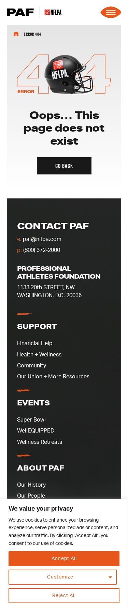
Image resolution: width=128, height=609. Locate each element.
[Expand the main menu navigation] (110, 12)
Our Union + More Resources (53, 376)
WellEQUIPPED (35, 431)
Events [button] (33, 402)
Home (16, 34)
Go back (64, 166)
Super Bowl (31, 420)
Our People (31, 496)
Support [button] (37, 326)
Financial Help (35, 343)
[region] (64, 554)
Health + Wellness (39, 354)
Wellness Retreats (39, 442)
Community (31, 365)
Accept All (64, 558)
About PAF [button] (40, 467)
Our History (31, 485)
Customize (60, 577)
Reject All (64, 595)
